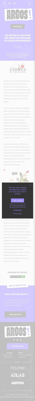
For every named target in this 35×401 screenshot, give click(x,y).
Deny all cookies (18, 205)
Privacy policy (17, 213)
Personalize (17, 210)
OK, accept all (18, 201)
